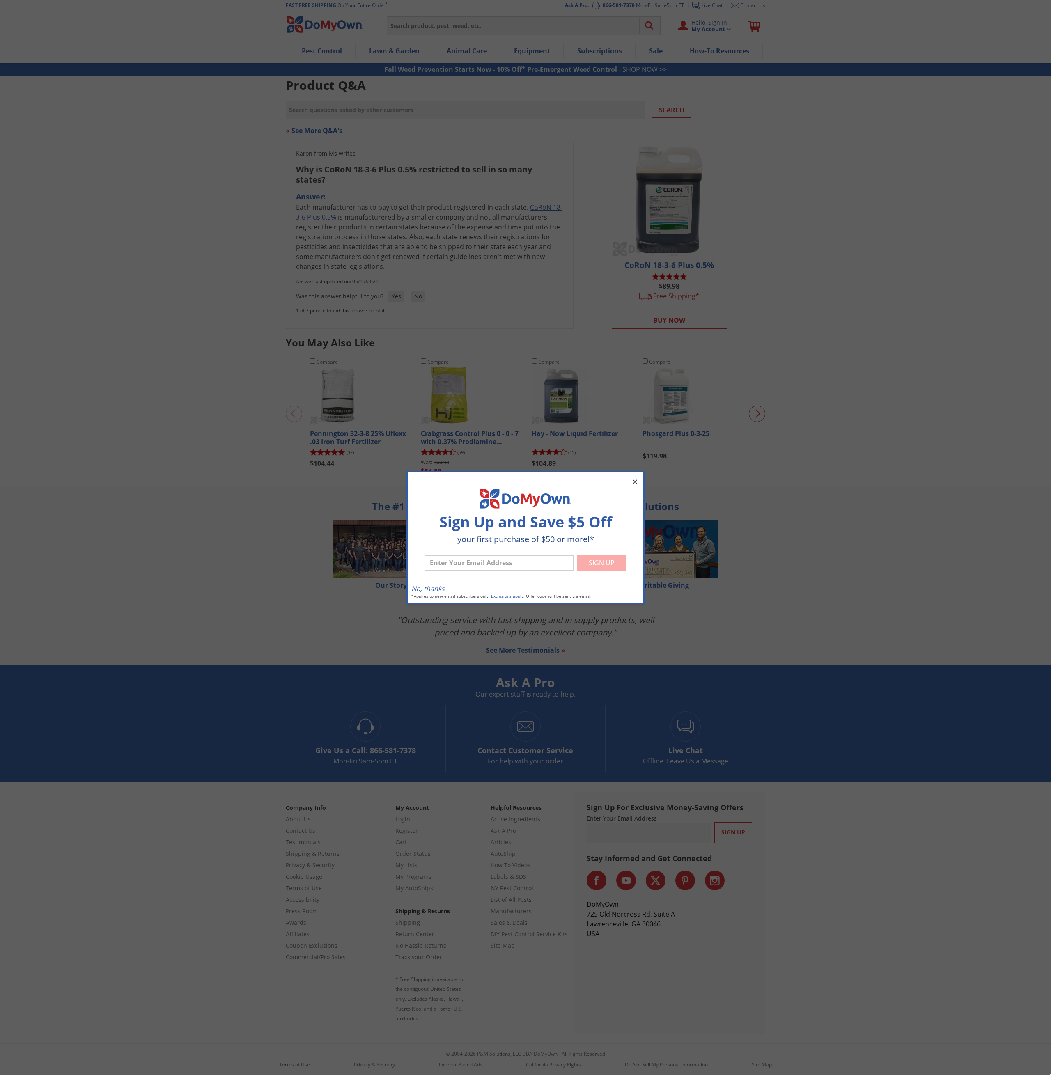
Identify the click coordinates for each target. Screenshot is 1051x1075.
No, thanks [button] (428, 588)
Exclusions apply (507, 596)
